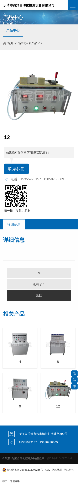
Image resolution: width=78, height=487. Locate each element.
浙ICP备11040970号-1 (59, 458)
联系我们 (16, 168)
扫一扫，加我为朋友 (17, 210)
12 (40, 43)
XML (47, 469)
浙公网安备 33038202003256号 (24, 469)
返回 (39, 295)
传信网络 (15, 481)
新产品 (32, 43)
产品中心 (13, 30)
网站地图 (57, 469)
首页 (10, 43)
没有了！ (39, 284)
